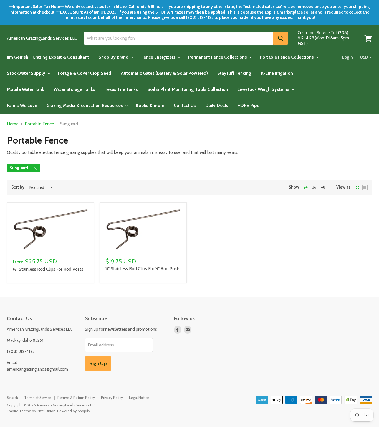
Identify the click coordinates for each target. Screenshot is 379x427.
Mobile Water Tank (25, 89)
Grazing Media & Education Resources (85, 105)
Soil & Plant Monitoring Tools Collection (187, 89)
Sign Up (98, 363)
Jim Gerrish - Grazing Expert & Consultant (48, 57)
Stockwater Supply (26, 73)
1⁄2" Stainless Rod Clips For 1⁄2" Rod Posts (142, 268)
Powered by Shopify (73, 411)
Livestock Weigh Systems (263, 89)
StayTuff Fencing (234, 73)
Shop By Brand (114, 57)
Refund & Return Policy (76, 397)
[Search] (280, 38)
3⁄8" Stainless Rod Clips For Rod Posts (48, 269)
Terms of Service (37, 397)
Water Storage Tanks (74, 89)
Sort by (17, 187)
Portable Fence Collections (287, 57)
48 (323, 187)
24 (306, 187)
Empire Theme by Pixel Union (31, 411)
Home (13, 123)
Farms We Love (22, 105)
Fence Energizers (158, 57)
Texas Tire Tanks (121, 89)
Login (347, 57)
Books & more (150, 105)
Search (12, 397)
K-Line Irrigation (277, 73)
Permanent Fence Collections (218, 57)
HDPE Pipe (248, 105)
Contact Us (185, 105)
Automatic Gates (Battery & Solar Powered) (164, 73)
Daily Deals (216, 105)
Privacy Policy (112, 397)
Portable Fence (39, 123)
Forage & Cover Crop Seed (84, 73)
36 (314, 187)
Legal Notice (139, 397)
